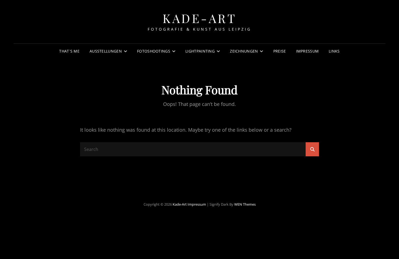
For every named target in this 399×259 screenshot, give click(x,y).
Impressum (307, 51)
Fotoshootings (153, 51)
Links (334, 51)
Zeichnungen (244, 51)
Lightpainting (200, 51)
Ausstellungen (106, 51)
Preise (279, 51)
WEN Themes (245, 204)
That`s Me (69, 51)
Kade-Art (199, 18)
